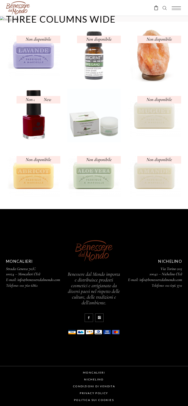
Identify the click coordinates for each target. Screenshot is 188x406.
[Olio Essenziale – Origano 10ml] (94, 55)
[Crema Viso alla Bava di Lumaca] (94, 115)
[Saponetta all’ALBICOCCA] (33, 175)
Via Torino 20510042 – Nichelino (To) (165, 271)
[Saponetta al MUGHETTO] (154, 115)
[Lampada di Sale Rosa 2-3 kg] (154, 55)
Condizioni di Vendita (94, 386)
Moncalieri (94, 372)
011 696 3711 (173, 285)
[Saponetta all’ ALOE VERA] (94, 175)
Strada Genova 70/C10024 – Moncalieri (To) (23, 271)
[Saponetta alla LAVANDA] (33, 55)
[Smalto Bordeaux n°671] (33, 115)
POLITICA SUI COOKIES (94, 400)
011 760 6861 (29, 285)
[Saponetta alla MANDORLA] (154, 175)
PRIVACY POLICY (94, 393)
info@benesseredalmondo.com (38, 279)
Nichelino (94, 379)
